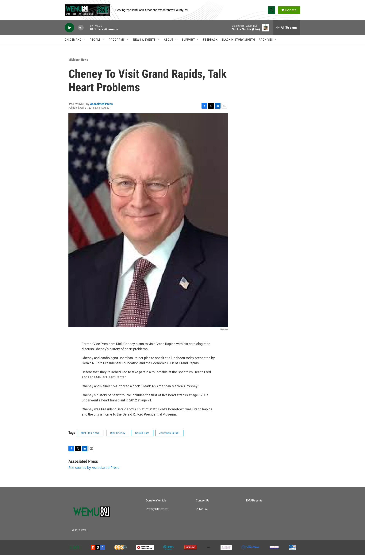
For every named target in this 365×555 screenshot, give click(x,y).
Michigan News (78, 60)
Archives (266, 39)
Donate (291, 10)
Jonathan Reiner (169, 432)
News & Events (144, 39)
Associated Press (101, 104)
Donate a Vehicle (156, 500)
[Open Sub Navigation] (84, 39)
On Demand (73, 39)
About (168, 39)
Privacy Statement (157, 509)
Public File (202, 509)
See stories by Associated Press (93, 467)
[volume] (81, 27)
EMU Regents (254, 500)
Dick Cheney (117, 432)
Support (188, 39)
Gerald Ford (142, 432)
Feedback (210, 39)
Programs (117, 39)
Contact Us (202, 500)
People (95, 39)
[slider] (86, 28)
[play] (69, 28)
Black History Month (238, 39)
